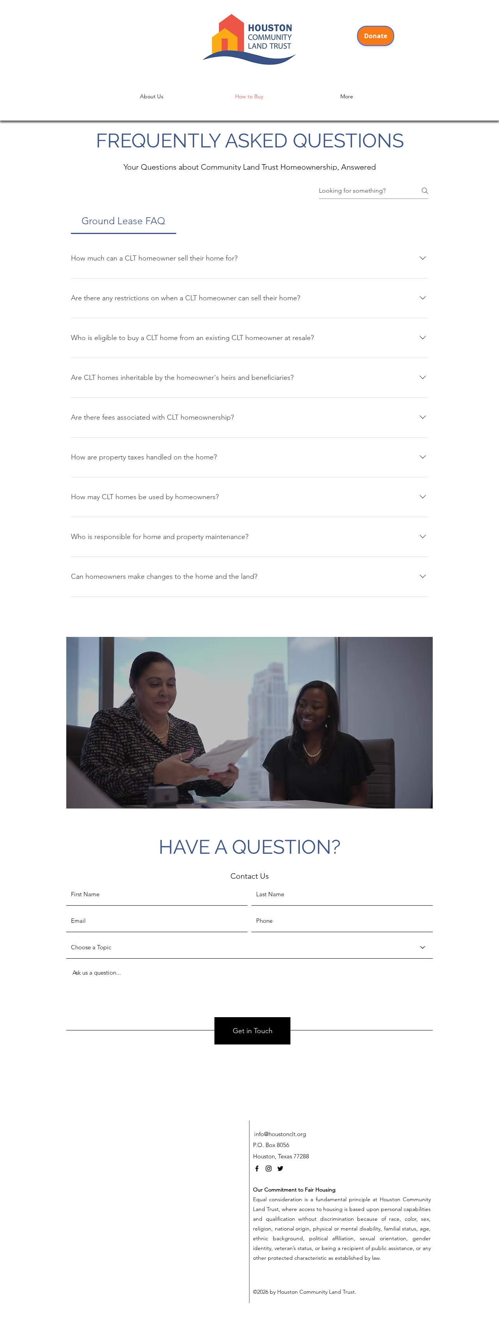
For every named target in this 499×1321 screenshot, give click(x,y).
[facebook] (257, 1168)
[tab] (123, 221)
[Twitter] (280, 1168)
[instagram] (269, 1168)
